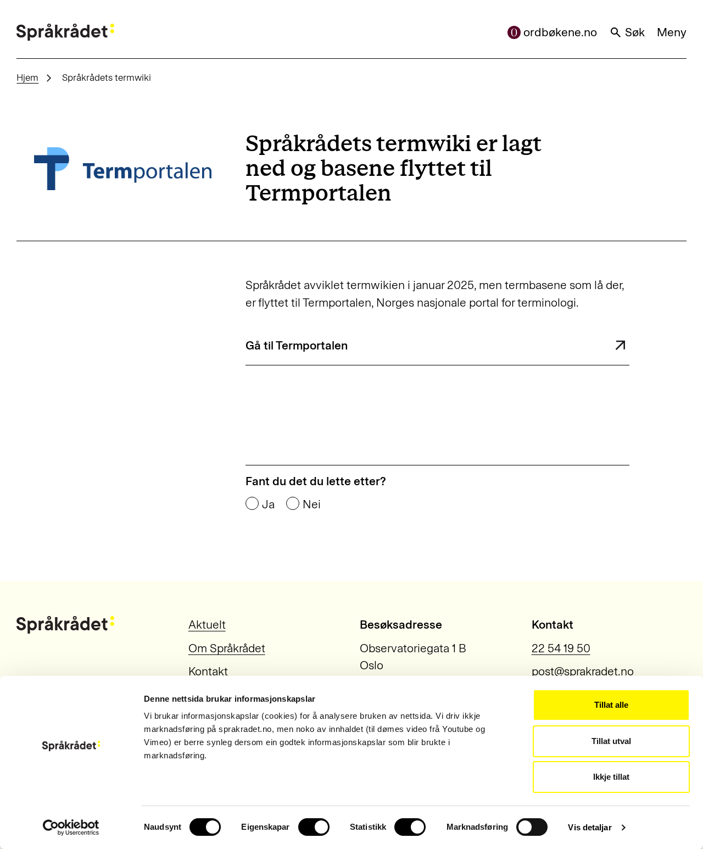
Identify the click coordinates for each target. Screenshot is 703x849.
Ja (268, 504)
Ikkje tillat (611, 776)
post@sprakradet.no (583, 671)
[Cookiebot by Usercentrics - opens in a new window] (71, 827)
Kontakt (208, 671)
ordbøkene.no (560, 32)
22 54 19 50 (561, 648)
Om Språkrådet (226, 648)
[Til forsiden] (65, 32)
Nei (312, 504)
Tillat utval (611, 741)
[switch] (314, 827)
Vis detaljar (589, 827)
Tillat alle (611, 704)
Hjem (27, 77)
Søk (635, 32)
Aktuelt (207, 624)
